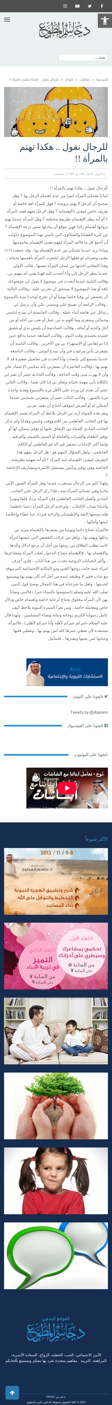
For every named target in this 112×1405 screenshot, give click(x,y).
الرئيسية (102, 80)
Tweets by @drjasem (89, 712)
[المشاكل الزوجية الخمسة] (56, 956)
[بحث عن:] (83, 57)
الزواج (69, 80)
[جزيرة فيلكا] (56, 881)
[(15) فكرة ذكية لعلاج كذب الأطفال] (56, 1255)
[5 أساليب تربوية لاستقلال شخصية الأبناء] (56, 1031)
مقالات (84, 80)
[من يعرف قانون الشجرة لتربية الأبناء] (56, 1106)
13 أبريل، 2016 (95, 173)
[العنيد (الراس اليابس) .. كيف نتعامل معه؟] (56, 1180)
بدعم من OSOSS (56, 1396)
